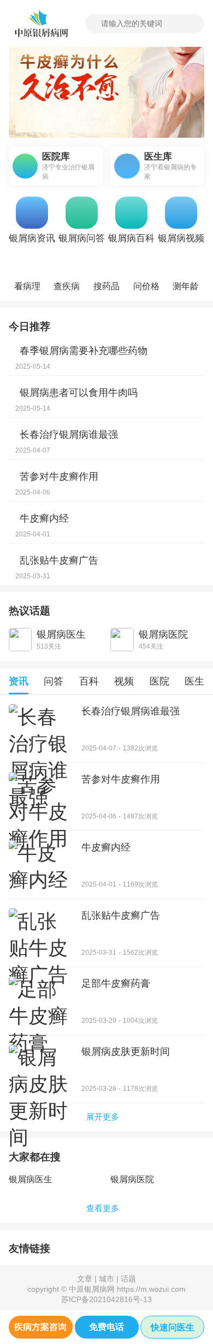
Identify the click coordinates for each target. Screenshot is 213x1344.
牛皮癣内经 (44, 518)
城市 (106, 1278)
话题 (128, 1278)
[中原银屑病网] (40, 23)
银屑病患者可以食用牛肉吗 (79, 392)
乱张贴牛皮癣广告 (59, 560)
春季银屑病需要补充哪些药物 (83, 350)
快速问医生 (172, 1327)
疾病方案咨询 (40, 1326)
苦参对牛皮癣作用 (59, 476)
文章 (84, 1278)
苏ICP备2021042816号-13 (106, 1299)
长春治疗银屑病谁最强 (69, 434)
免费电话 (106, 1326)
